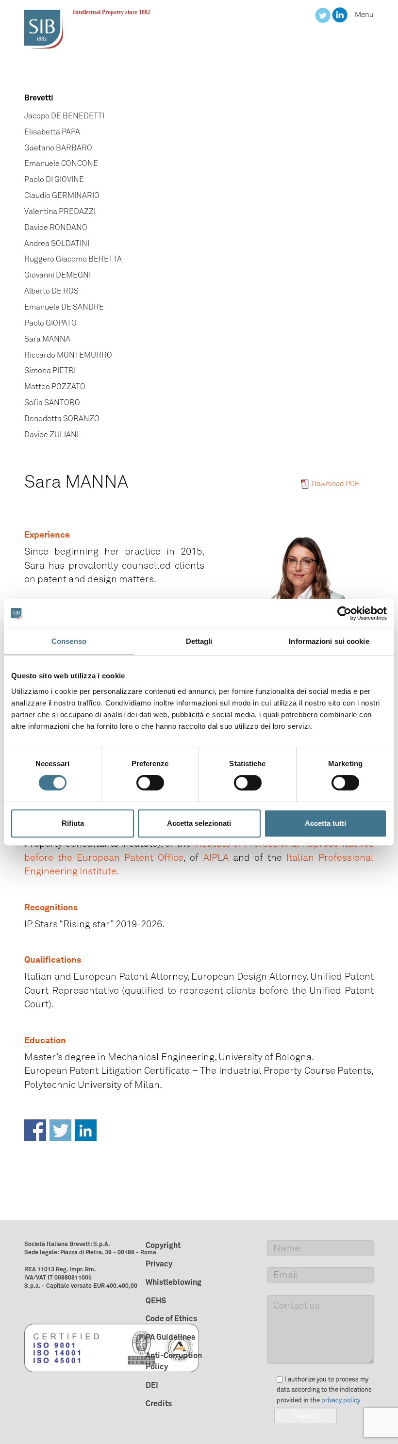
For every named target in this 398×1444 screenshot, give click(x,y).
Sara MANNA (47, 339)
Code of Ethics (171, 1318)
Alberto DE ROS (51, 290)
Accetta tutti (325, 823)
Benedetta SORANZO (62, 418)
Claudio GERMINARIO (62, 195)
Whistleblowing (173, 1282)
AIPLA (216, 857)
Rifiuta (73, 823)
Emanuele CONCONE (61, 163)
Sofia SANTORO (52, 402)
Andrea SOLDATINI (56, 243)
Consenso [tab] (68, 641)
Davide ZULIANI (51, 434)
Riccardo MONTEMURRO (68, 355)
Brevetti (38, 97)
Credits (159, 1403)
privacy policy (340, 1400)
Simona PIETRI (50, 370)
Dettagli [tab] (199, 641)
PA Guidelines (170, 1337)
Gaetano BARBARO (58, 147)
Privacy (159, 1263)
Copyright (163, 1245)
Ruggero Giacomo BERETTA (73, 258)
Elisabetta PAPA (52, 131)
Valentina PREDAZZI (60, 211)
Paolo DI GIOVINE (54, 179)
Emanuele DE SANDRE (64, 307)
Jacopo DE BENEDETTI (64, 115)
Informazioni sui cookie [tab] (329, 641)
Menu (364, 14)
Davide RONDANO (55, 227)
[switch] (150, 782)
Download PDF (335, 483)
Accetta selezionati (199, 823)
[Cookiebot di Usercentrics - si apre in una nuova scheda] (344, 613)
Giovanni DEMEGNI (57, 274)
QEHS (156, 1300)
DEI (152, 1385)
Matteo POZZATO (54, 386)
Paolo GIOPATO (50, 323)
